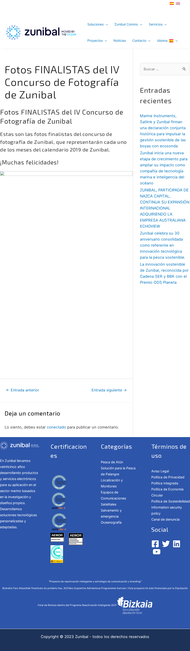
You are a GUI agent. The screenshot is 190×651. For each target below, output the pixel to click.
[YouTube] (157, 552)
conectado (56, 427)
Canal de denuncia (165, 519)
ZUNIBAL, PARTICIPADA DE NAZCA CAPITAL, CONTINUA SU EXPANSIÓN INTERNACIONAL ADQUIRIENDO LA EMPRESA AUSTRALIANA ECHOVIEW (164, 208)
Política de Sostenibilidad (170, 501)
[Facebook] (155, 544)
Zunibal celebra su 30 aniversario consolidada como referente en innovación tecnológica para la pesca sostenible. (162, 245)
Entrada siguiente (109, 390)
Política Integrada (164, 483)
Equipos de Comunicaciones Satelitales (113, 498)
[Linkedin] (176, 544)
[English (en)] (178, 3)
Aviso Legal (160, 471)
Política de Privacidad (167, 477)
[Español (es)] (172, 3)
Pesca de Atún (112, 462)
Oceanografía (111, 522)
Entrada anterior (22, 390)
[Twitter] (166, 544)
